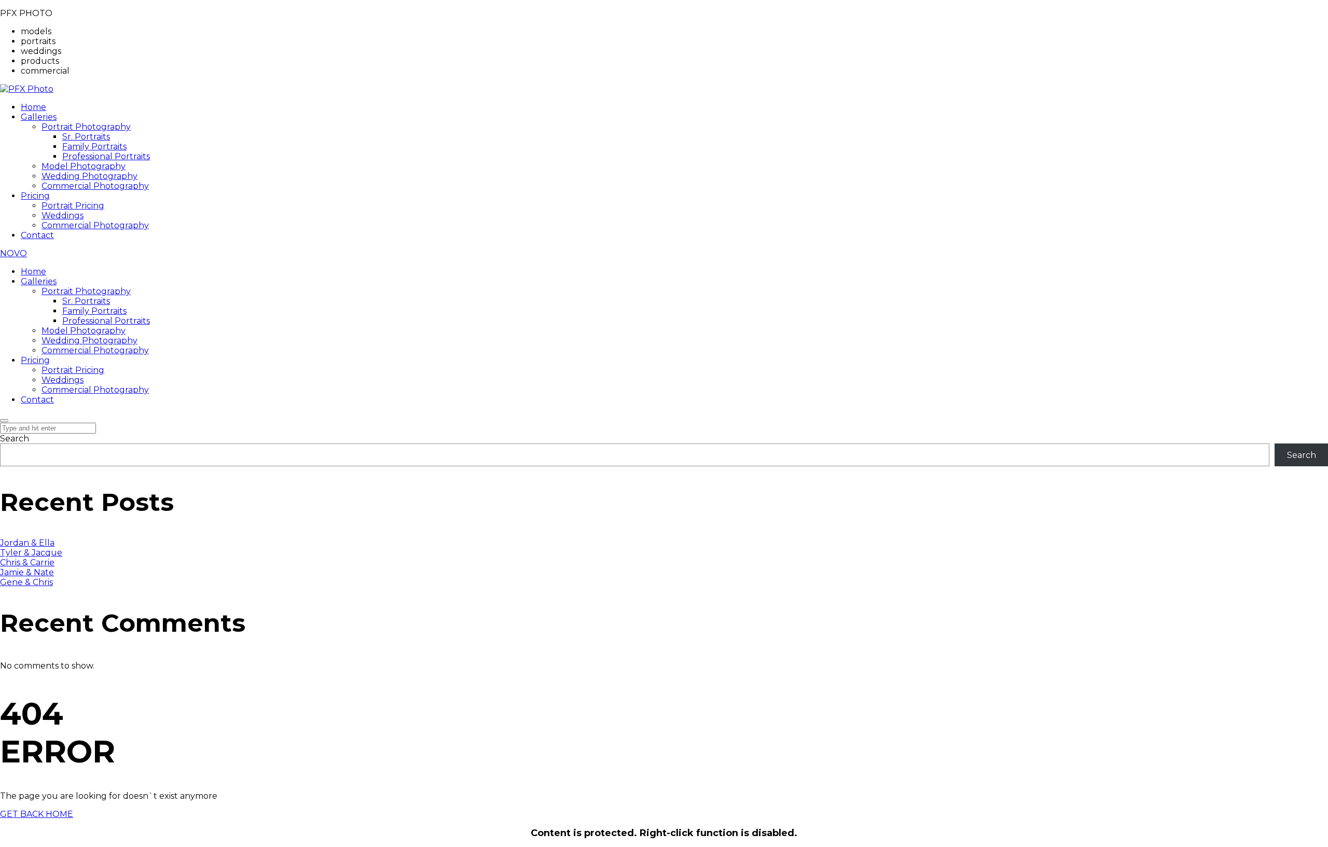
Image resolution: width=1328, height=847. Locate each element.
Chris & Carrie (27, 562)
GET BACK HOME (36, 814)
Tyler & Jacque (31, 553)
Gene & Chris (26, 582)
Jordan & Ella (27, 543)
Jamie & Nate (27, 572)
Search (14, 438)
